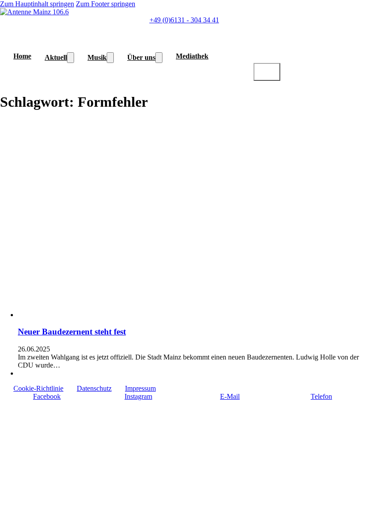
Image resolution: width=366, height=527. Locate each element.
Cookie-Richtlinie (38, 388)
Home (22, 56)
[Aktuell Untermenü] (70, 57)
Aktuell (56, 57)
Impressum (140, 388)
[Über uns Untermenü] (158, 57)
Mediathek (192, 56)
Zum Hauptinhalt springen (37, 4)
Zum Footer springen (105, 4)
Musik (97, 57)
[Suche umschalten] (267, 72)
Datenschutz (94, 388)
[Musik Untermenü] (110, 57)
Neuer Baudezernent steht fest (72, 331)
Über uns (141, 57)
